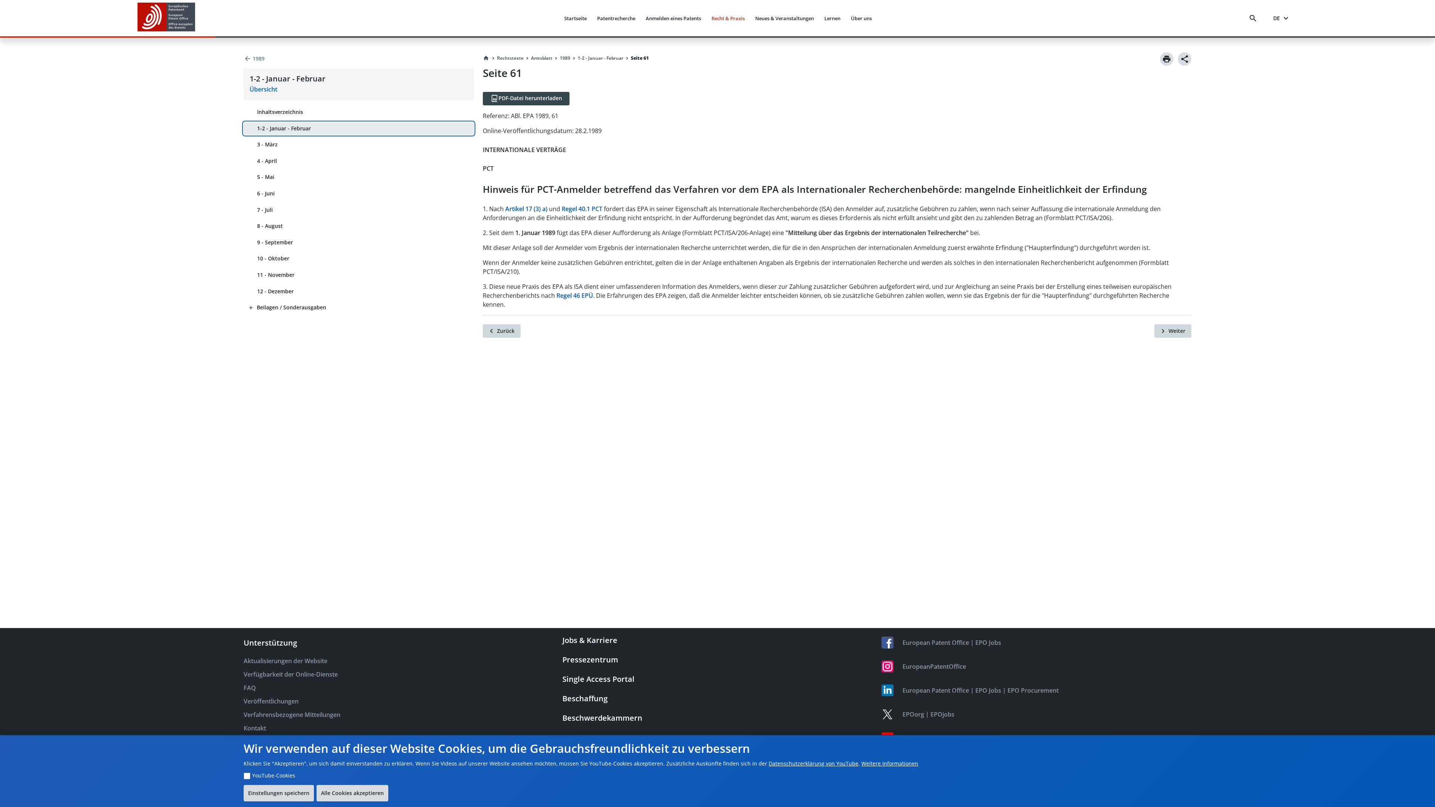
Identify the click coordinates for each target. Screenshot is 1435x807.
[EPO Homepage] (166, 18)
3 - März (267, 144)
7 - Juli (265, 209)
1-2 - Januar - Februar (284, 128)
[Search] (1254, 18)
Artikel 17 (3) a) (526, 209)
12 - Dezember (275, 291)
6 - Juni (266, 193)
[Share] (1184, 59)
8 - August (270, 225)
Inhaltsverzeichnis (280, 111)
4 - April (267, 160)
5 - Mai (265, 176)
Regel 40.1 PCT (582, 209)
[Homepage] (486, 58)
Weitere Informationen (889, 763)
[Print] (1166, 59)
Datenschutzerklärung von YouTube (813, 763)
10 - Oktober (273, 258)
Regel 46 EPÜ (574, 295)
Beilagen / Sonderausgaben (291, 307)
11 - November (275, 274)
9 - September (275, 242)
